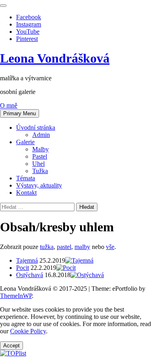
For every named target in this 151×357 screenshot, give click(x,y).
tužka (47, 246)
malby (82, 246)
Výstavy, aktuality (39, 185)
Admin (41, 134)
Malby (40, 149)
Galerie (25, 142)
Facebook (28, 17)
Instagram (28, 24)
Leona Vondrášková (55, 58)
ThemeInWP (16, 295)
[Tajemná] (79, 260)
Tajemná (27, 260)
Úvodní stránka (35, 127)
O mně (8, 105)
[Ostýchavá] (87, 274)
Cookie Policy (28, 331)
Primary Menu (19, 113)
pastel (64, 246)
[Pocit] (66, 267)
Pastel (39, 156)
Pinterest (27, 38)
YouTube (27, 31)
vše (110, 246)
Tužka (40, 170)
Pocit (22, 267)
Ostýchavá (29, 274)
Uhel (38, 163)
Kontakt (26, 192)
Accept (11, 346)
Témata (25, 178)
